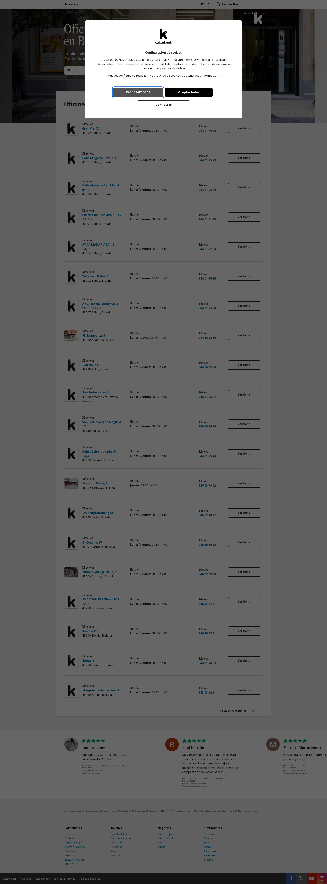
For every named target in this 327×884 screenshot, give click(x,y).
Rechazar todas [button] (138, 92)
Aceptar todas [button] (189, 92)
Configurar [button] (163, 104)
